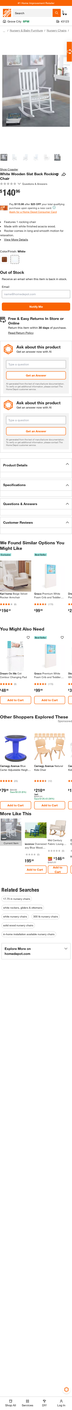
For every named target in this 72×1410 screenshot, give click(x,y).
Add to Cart (15, 700)
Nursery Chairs (56, 30)
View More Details (16, 239)
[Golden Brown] (4, 259)
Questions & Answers (35, 183)
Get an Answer (36, 375)
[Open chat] (69, 52)
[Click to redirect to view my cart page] (64, 13)
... (4, 30)
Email (5, 286)
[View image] (4, 157)
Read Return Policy (21, 332)
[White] (14, 259)
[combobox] (32, 13)
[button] (36, 465)
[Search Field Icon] (57, 13)
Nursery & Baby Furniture (26, 30)
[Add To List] (57, 174)
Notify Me (36, 306)
